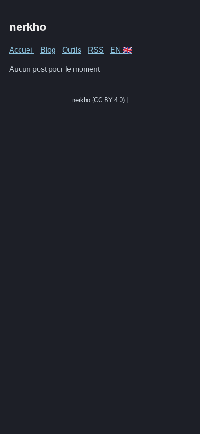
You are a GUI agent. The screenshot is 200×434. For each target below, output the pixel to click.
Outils (71, 50)
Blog (48, 50)
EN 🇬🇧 (121, 50)
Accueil (21, 50)
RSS (96, 50)
